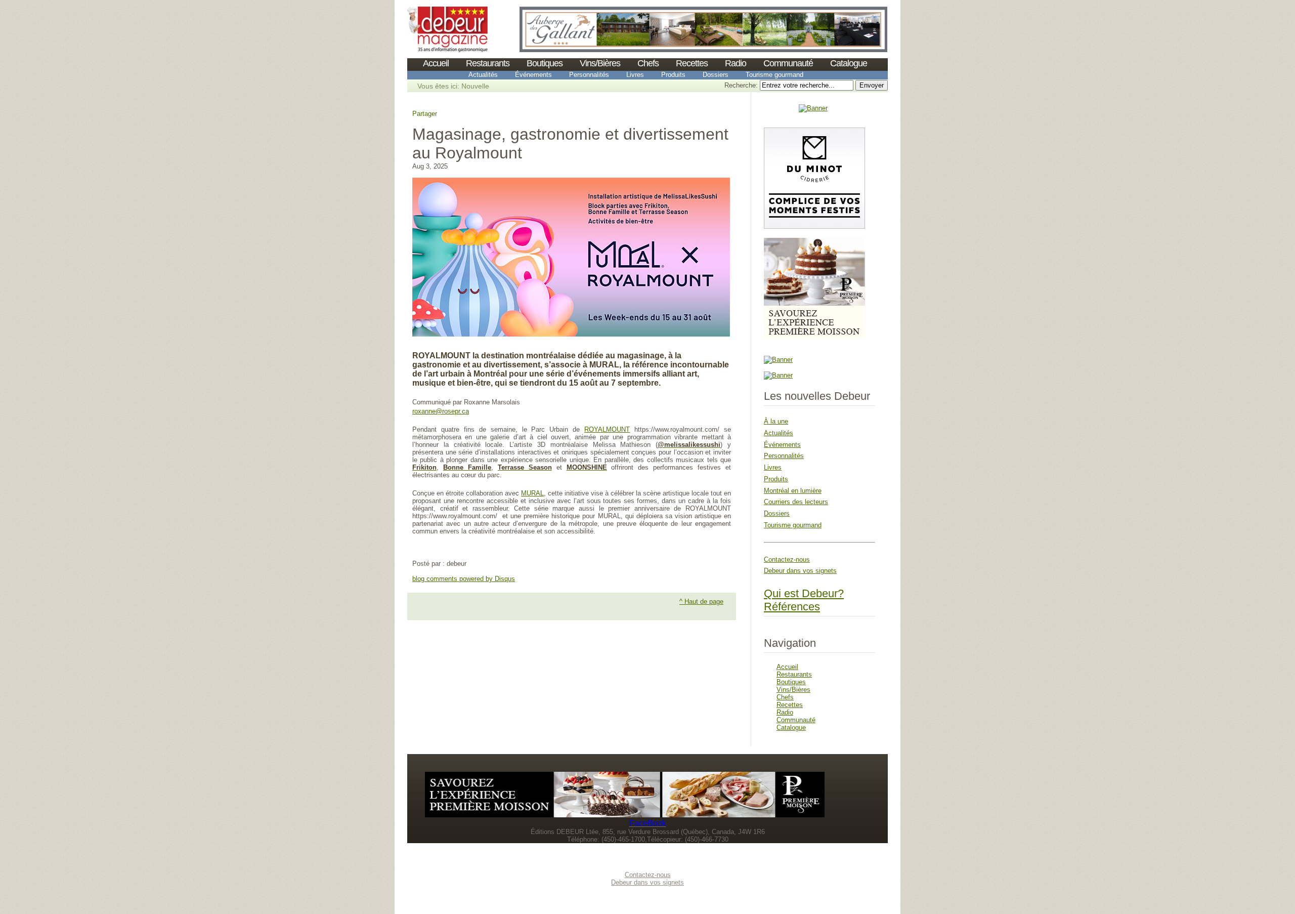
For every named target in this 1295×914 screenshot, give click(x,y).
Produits (673, 74)
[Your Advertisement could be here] (813, 108)
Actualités (483, 74)
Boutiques (545, 63)
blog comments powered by (463, 579)
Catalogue (848, 63)
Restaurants (487, 63)
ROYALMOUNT (607, 429)
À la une (776, 421)
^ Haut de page (701, 601)
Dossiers (715, 74)
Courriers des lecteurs (796, 502)
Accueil (436, 63)
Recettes (692, 63)
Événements (533, 74)
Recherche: (742, 85)
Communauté (788, 63)
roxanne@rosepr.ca (440, 411)
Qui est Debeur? (804, 593)
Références (792, 606)
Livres (635, 74)
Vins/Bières (600, 63)
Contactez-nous (787, 559)
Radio (735, 63)
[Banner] (447, 50)
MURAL (532, 493)
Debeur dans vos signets (800, 570)
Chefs (648, 63)
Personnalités (589, 74)
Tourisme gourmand (774, 74)
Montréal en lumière (793, 490)
